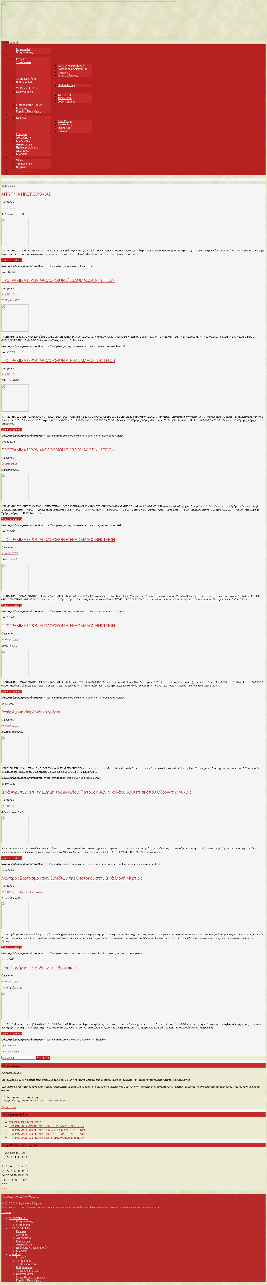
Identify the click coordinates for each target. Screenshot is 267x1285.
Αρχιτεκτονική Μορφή (71, 65)
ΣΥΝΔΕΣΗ (6, 1212)
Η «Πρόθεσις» (66, 85)
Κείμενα (21, 117)
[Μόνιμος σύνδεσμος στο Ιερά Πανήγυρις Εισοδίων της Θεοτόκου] (15, 1018)
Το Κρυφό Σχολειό (27, 88)
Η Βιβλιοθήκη (24, 81)
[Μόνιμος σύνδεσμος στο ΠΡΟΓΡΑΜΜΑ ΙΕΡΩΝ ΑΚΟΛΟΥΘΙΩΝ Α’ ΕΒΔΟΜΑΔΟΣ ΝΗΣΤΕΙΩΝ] (15, 676)
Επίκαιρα (63, 131)
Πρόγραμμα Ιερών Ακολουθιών (27, 149)
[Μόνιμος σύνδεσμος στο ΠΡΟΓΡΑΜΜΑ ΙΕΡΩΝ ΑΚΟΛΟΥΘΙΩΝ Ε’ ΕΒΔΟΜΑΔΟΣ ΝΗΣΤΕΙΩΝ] (15, 330)
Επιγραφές (64, 72)
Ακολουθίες (65, 124)
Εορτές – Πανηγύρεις (28, 111)
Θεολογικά (64, 127)
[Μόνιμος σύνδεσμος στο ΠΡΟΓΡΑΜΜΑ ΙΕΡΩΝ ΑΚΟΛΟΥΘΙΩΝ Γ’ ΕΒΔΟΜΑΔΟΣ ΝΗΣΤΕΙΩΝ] (15, 500)
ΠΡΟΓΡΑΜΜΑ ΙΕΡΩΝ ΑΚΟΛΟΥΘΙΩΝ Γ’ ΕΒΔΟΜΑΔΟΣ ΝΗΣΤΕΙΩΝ (57, 450)
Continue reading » (11, 260)
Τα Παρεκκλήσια (26, 78)
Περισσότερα (8, 1107)
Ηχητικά (21, 167)
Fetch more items (10, 1051)
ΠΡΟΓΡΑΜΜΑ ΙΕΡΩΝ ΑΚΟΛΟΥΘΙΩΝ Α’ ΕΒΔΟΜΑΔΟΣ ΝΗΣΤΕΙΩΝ (58, 625)
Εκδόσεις (21, 153)
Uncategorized (9, 208)
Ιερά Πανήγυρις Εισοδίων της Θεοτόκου (38, 967)
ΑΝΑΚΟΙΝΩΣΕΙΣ (9, 294)
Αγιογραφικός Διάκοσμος (72, 68)
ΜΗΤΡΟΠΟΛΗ (18, 1218)
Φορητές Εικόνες (68, 75)
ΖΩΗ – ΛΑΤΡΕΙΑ (19, 1228)
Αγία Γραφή (65, 121)
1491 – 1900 (65, 95)
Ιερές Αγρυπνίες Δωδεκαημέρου (31, 711)
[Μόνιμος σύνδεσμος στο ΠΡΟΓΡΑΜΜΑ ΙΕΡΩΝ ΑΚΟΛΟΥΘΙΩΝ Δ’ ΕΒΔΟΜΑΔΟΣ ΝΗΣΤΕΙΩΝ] (15, 410)
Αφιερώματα (23, 137)
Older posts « (8, 1045)
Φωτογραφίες (24, 163)
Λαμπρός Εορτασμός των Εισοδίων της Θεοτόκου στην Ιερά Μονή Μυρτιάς (71, 878)
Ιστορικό (21, 59)
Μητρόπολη (23, 49)
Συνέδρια (21, 134)
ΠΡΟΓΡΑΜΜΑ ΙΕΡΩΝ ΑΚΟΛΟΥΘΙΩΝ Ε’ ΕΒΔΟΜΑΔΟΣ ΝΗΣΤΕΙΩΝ (58, 280)
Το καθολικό (23, 62)
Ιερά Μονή (15, 1254)
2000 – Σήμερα (66, 101)
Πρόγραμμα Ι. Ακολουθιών (32, 1247)
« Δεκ (4, 1188)
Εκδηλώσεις (23, 140)
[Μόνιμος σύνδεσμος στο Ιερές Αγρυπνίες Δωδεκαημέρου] (15, 762)
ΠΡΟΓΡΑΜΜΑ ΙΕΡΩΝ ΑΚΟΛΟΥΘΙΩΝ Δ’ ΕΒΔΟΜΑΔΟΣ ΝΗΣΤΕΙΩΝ (58, 360)
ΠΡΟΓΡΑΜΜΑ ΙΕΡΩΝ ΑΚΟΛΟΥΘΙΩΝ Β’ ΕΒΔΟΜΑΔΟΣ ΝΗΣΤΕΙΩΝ (58, 539)
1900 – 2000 (65, 98)
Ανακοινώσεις (24, 144)
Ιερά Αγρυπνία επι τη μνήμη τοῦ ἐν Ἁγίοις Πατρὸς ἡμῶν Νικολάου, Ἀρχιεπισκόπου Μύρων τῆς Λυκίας (96, 792)
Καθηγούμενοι (24, 91)
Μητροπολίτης (24, 52)
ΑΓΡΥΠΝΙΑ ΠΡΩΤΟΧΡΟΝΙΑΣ (26, 194)
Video (19, 160)
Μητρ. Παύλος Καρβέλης (30, 1277)
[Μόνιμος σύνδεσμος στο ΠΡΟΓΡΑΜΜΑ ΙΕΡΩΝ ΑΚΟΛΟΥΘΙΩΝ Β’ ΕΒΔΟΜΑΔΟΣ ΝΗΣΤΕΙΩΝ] (15, 590)
